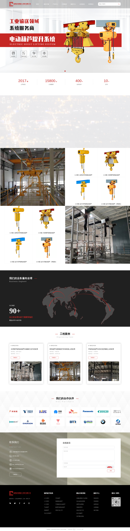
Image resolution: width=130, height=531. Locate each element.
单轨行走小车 (59, 510)
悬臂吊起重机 (80, 504)
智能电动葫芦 (59, 501)
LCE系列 (46, 504)
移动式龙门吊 (80, 510)
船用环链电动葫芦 (60, 507)
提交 (111, 470)
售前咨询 (96, 498)
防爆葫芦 (46, 510)
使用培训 (96, 504)
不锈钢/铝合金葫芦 (60, 504)
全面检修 (96, 507)
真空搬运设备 (80, 516)
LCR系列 (46, 501)
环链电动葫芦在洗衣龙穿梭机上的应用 (101, 349)
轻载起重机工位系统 (82, 498)
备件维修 (96, 510)
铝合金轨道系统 (81, 501)
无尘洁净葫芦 (47, 513)
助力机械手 (80, 513)
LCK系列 (46, 498)
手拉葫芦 (57, 498)
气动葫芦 (46, 507)
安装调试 (96, 501)
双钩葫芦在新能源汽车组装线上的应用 (62, 349)
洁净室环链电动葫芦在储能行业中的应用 (24, 349)
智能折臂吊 (80, 507)
